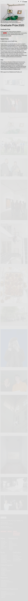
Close (24, 2)
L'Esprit (5, 33)
